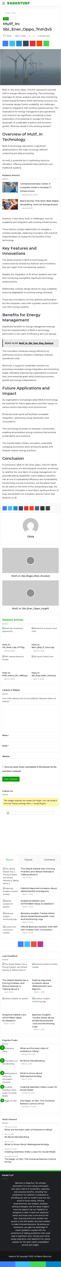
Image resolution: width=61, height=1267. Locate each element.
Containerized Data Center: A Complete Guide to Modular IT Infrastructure (35, 187)
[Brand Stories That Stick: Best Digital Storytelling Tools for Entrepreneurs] (10, 204)
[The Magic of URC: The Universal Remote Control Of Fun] (10, 1104)
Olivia (9, 36)
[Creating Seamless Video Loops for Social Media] (10, 1091)
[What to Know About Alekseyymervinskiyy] (10, 1078)
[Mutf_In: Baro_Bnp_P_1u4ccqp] (45, 634)
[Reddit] (32, 508)
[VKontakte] (37, 508)
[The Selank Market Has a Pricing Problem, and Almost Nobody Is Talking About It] (11, 876)
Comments (49, 859)
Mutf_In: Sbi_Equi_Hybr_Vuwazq (44, 674)
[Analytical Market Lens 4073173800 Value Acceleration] (11, 904)
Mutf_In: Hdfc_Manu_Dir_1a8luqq (14, 674)
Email (5, 746)
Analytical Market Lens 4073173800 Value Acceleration (14, 1017)
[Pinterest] (26, 508)
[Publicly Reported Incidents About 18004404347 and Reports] (11, 892)
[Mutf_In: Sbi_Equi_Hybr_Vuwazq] (45, 662)
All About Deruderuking (32, 1061)
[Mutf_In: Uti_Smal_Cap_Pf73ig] (15, 634)
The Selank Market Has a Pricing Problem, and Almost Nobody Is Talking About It (38, 871)
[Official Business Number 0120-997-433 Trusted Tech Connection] (11, 930)
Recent (9, 859)
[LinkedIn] (15, 508)
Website (6, 756)
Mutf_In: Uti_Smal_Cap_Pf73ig (13, 646)
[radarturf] (18, 3)
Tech (14, 13)
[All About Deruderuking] (10, 1064)
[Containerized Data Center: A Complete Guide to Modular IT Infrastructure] (10, 187)
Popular (28, 859)
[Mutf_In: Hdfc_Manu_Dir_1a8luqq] (15, 662)
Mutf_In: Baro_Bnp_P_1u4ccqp (43, 646)
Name (5, 735)
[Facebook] (5, 508)
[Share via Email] (42, 508)
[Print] (48, 508)
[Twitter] (10, 508)
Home (7, 13)
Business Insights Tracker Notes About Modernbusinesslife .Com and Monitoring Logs (38, 916)
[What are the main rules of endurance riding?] (10, 1052)
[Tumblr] (21, 508)
